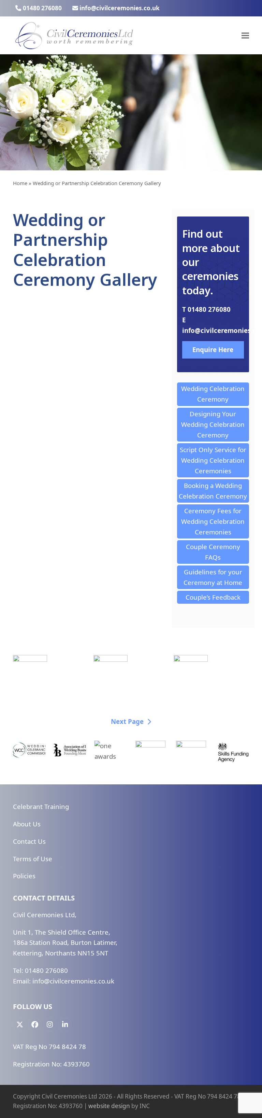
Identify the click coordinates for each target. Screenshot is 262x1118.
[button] (245, 36)
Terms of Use (32, 858)
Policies (24, 875)
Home (20, 183)
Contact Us (29, 841)
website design (109, 1106)
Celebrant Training (41, 806)
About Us (27, 824)
